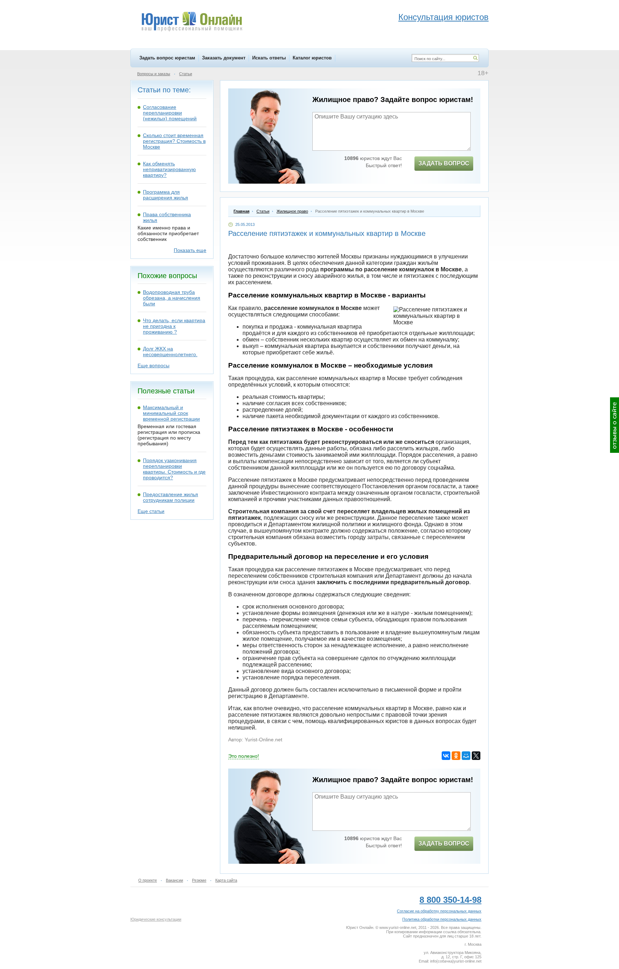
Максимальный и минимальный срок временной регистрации (171, 413)
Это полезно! (243, 756)
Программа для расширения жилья (165, 194)
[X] (476, 755)
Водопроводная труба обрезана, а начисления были (171, 297)
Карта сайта (226, 880)
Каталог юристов (312, 57)
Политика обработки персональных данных (441, 919)
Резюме (199, 880)
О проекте (147, 880)
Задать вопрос (443, 163)
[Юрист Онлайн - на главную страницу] (191, 22)
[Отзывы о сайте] (614, 425)
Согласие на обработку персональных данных (439, 911)
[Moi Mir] (466, 755)
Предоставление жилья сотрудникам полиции (170, 497)
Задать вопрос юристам (167, 57)
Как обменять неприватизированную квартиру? (169, 169)
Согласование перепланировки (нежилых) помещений (170, 112)
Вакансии (174, 880)
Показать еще (190, 250)
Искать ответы (269, 57)
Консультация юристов (443, 17)
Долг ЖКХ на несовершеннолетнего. (170, 351)
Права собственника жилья (167, 217)
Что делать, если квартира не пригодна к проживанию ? (174, 326)
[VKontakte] (446, 755)
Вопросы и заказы (153, 74)
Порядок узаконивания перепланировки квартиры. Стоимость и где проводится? (174, 468)
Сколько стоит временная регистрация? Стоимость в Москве (174, 141)
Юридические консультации (155, 919)
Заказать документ (223, 57)
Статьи (185, 74)
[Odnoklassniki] (456, 755)
